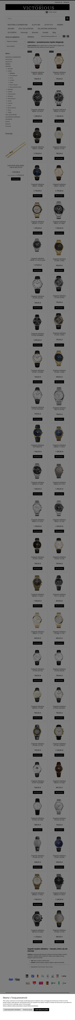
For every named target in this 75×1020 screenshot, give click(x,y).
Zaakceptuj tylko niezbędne (12, 1009)
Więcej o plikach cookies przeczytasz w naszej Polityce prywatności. (20, 1005)
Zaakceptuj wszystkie (41, 1009)
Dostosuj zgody (27, 1009)
